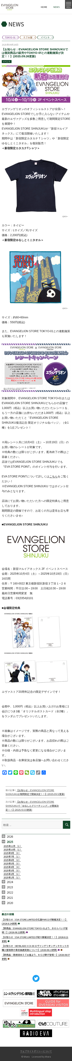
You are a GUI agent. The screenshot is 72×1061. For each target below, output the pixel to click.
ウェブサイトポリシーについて (36, 1051)
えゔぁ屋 (61, 950)
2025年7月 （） (12, 856)
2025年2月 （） (12, 874)
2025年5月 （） (12, 863)
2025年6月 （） (12, 860)
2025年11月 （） (12, 846)
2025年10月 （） (12, 849)
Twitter (36, 978)
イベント (6, 61)
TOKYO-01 (27, 932)
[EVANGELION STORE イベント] (9, 7)
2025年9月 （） (12, 853)
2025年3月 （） (12, 870)
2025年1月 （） (12, 877)
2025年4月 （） (12, 867)
